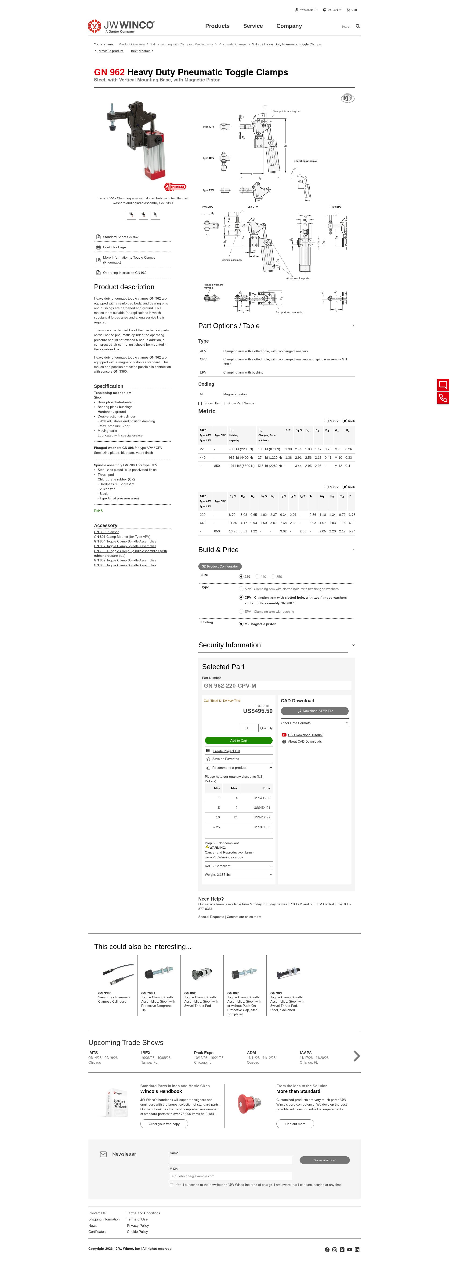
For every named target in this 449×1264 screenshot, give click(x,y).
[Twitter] (342, 1249)
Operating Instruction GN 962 (125, 273)
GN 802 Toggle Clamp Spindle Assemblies (125, 560)
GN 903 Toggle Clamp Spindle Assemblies (125, 565)
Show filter (212, 403)
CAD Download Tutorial (305, 735)
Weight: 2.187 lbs (218, 874)
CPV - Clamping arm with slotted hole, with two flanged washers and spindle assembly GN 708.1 (296, 600)
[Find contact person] (443, 385)
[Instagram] (335, 1249)
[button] (306, 10)
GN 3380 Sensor (106, 532)
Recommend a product (229, 767)
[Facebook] (327, 1249)
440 (263, 577)
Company (289, 26)
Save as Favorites (225, 759)
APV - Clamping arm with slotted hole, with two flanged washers (292, 589)
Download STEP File (318, 711)
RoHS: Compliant (217, 866)
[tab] (131, 214)
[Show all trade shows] (357, 1055)
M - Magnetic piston (260, 624)
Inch (351, 421)
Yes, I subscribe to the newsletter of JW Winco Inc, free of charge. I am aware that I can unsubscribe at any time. (259, 1185)
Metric (334, 421)
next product (141, 51)
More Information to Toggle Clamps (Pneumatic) (129, 260)
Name (174, 1153)
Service (253, 26)
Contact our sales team (244, 917)
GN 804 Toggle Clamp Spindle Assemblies (125, 541)
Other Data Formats (296, 723)
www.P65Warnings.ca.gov (224, 857)
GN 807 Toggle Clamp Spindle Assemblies (125, 546)
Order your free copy (164, 1124)
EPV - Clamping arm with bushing (269, 611)
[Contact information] (443, 398)
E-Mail (174, 1169)
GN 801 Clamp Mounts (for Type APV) (122, 537)
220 (247, 577)
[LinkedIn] (357, 1249)
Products (217, 26)
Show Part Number (242, 403)
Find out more (295, 1124)
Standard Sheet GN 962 (121, 237)
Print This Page (114, 247)
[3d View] (347, 98)
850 (279, 577)
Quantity (266, 728)
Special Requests (211, 917)
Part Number (211, 678)
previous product (111, 51)
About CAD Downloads (305, 741)
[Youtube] (350, 1249)
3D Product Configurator (220, 566)
